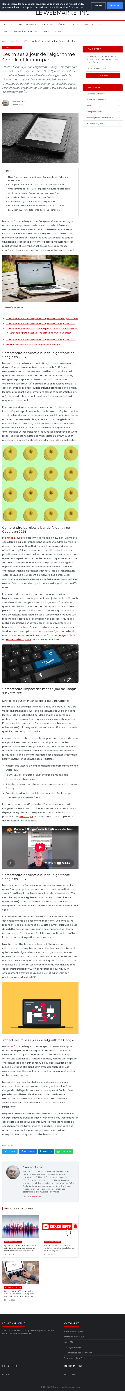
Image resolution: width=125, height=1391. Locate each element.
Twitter (11, 1151)
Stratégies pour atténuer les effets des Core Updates (40, 332)
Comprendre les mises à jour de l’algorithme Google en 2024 (40, 323)
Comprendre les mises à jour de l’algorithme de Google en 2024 (42, 318)
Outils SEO (75, 24)
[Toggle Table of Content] (4, 314)
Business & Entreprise (27, 24)
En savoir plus (76, 7)
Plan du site (69, 1374)
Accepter (115, 5)
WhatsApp (66, 1151)
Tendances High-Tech (52, 31)
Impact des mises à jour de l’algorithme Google (33, 344)
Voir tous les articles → (33, 1197)
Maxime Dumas (33, 1167)
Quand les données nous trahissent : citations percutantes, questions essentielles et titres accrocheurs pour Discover (20, 1249)
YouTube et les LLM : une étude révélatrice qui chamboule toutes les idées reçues (59, 1248)
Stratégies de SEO (93, 24)
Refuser (98, 5)
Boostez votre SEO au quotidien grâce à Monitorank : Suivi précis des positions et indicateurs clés (19, 1293)
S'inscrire (103, 75)
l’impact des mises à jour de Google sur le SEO (51, 635)
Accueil (8, 24)
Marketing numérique (54, 24)
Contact (6, 1374)
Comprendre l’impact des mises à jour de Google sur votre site (42, 328)
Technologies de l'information (20, 31)
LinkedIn (47, 1151)
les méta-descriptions (18, 639)
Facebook (29, 1151)
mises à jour (13, 221)
